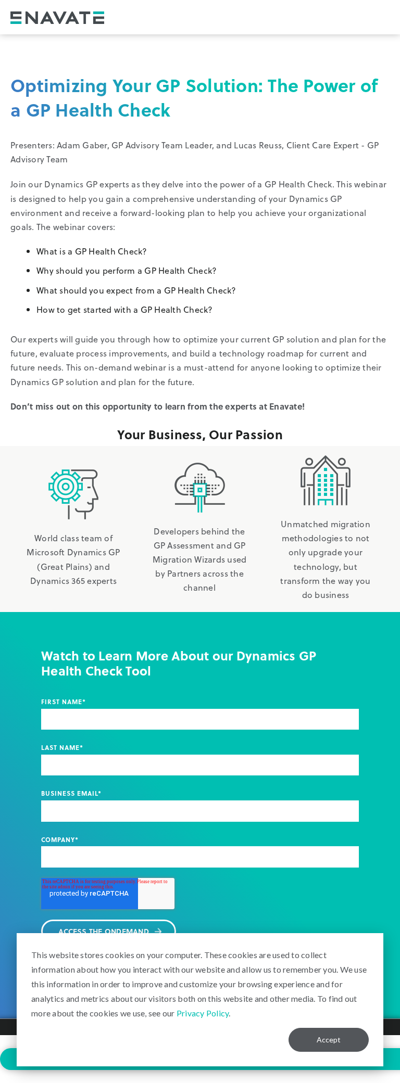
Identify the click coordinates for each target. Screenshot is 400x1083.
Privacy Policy (203, 1013)
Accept (329, 1039)
